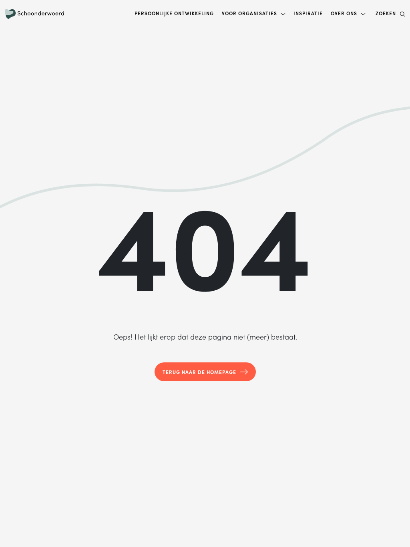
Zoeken (386, 13)
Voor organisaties (249, 13)
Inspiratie (308, 13)
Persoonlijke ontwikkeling (174, 13)
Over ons (344, 13)
